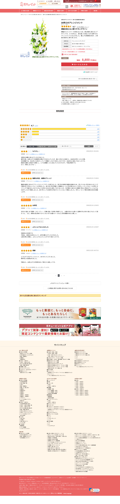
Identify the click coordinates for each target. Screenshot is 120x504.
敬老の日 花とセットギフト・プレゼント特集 (58, 366)
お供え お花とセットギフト (26, 411)
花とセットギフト (52, 403)
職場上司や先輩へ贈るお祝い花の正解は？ (57, 449)
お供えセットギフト (47, 488)
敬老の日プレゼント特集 (25, 372)
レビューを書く (65, 24)
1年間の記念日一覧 (80, 465)
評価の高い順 (42, 146)
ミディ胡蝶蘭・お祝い (53, 390)
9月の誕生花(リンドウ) (81, 362)
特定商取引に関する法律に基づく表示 (26, 479)
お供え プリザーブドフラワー (26, 412)
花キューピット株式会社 (56, 493)
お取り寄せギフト (24, 421)
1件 (98, 132)
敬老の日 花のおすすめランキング (55, 363)
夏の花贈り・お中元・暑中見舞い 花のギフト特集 (59, 359)
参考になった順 (52, 146)
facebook (28, 481)
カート (93, 1)
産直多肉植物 (51, 397)
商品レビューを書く (94, 125)
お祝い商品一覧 (23, 383)
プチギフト (22, 397)
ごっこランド (47, 481)
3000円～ (80, 381)
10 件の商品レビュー (82, 27)
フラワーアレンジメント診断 (82, 462)
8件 (98, 129)
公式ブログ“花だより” (55, 481)
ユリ (77, 358)
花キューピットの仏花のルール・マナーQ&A (85, 436)
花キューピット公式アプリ (82, 488)
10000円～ (80, 387)
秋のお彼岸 (50, 369)
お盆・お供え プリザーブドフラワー (56, 356)
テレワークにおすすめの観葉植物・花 (84, 459)
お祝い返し (22, 418)
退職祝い (22, 358)
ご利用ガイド (61, 477)
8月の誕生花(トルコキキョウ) (26, 355)
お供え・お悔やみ (24, 360)
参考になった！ (26, 172)
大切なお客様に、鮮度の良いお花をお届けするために (74, 102)
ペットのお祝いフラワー (25, 399)
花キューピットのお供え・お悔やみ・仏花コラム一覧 (87, 434)
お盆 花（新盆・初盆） (53, 353)
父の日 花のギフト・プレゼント (68, 483)
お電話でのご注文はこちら (77, 6)
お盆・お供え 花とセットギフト (55, 355)
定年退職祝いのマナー (25, 437)
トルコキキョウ (79, 359)
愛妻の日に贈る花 (22, 487)
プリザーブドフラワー (25, 368)
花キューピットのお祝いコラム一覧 (56, 434)
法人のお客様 (55, 3)
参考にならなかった (37, 172)
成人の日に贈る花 (79, 485)
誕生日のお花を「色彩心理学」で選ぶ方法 (57, 436)
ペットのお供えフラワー (25, 414)
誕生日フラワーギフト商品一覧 (82, 355)
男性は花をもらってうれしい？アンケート (85, 458)
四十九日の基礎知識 (80, 440)
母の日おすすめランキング (55, 483)
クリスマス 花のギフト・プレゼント (52, 485)
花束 (49, 381)
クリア (96, 146)
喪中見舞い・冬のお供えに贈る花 (67, 485)
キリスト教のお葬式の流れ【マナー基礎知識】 (86, 445)
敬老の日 (22, 400)
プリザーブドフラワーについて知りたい (84, 470)
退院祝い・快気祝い (24, 395)
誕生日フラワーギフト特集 (26, 353)
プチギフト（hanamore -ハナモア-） (28, 369)
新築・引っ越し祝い (24, 387)
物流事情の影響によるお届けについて (70, 103)
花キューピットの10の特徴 (82, 464)
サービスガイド (41, 1)
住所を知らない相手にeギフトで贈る (79, 68)
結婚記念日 (22, 359)
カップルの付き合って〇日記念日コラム (84, 467)
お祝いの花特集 (23, 352)
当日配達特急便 (42, 3)
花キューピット (22, 477)
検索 (89, 146)
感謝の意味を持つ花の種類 (82, 471)
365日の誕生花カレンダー (26, 434)
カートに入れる (81, 64)
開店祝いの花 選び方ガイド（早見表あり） (57, 451)
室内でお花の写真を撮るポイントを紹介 (84, 461)
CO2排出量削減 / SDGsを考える (83, 451)
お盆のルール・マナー (81, 442)
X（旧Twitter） (22, 481)
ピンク (49, 417)
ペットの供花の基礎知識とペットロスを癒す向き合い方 (88, 437)
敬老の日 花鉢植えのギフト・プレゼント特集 (58, 365)
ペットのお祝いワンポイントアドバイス (57, 442)
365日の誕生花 (56, 488)
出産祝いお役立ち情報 (53, 439)
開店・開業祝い (23, 356)
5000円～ (80, 384)
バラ (77, 356)
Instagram (33, 481)
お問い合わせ (57, 1)
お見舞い (22, 419)
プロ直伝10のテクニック (81, 452)
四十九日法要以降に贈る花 (26, 363)
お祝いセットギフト (38, 488)
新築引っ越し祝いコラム (53, 446)
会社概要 (74, 477)
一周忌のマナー (79, 439)
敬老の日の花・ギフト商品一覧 (55, 368)
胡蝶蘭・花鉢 (23, 366)
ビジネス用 (22, 422)
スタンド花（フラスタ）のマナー (55, 443)
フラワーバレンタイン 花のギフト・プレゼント (37, 487)
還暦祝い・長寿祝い (24, 396)
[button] (94, 490)
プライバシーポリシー (81, 477)
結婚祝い (22, 392)
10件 (36, 126)
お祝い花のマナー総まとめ (54, 448)
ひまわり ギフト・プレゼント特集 (55, 358)
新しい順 (31, 146)
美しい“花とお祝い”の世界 (82, 455)
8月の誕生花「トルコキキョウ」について (85, 468)
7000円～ (80, 386)
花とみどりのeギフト (52, 412)
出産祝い (22, 393)
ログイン (87, 1)
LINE (42, 481)
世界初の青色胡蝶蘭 (52, 393)
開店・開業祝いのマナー (25, 436)
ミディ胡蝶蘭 (23, 427)
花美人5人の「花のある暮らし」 (83, 454)
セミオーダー (51, 405)
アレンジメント (51, 380)
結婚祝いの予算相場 (52, 437)
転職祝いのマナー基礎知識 (54, 440)
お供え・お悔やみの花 (25, 362)
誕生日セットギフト (80, 363)
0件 (98, 137)
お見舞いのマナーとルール (54, 445)
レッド (49, 419)
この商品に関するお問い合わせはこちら (59, 288)
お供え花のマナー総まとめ (82, 446)
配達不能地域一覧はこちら (81, 87)
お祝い (21, 384)
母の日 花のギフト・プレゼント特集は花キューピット (30, 483)
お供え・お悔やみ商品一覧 (26, 405)
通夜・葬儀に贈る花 (24, 365)
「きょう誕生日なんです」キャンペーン (56, 375)
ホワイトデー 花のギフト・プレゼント (56, 487)
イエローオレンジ (52, 418)
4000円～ (80, 383)
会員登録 (82, 1)
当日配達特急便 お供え (25, 403)
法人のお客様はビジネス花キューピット (35, 477)
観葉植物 (22, 425)
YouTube (38, 481)
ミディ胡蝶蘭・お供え (53, 392)
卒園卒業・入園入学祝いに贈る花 (26, 488)
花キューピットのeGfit (53, 414)
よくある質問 (49, 1)
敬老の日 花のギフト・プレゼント (36, 485)
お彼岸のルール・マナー (81, 443)
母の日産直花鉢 (45, 483)
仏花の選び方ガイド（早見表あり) (83, 448)
